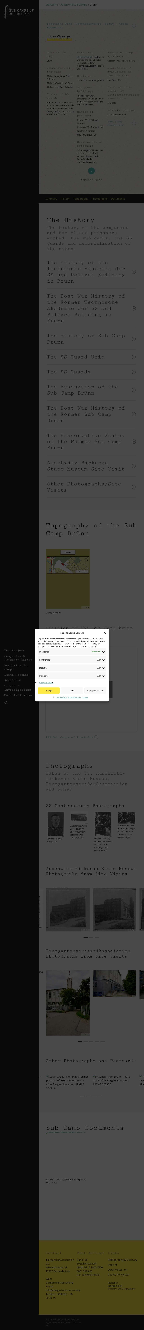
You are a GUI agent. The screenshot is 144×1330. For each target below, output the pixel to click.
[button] (104, 632)
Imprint (85, 697)
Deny (72, 690)
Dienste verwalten (46, 682)
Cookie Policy (61, 697)
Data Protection (74, 697)
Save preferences (95, 690)
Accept (49, 690)
